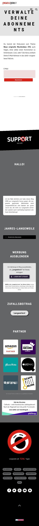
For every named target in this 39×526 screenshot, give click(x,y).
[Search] (36, 9)
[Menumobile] (31, 9)
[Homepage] (15, 3)
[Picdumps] (10, 383)
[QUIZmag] (28, 365)
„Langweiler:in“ (17, 270)
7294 (22, 458)
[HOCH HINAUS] (19, 505)
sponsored (31, 473)
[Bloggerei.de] (19, 520)
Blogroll (8, 469)
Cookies (32, 478)
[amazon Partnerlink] (10, 347)
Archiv (17, 469)
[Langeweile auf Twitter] (14, 490)
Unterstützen (30, 469)
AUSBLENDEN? (22, 96)
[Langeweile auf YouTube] (24, 490)
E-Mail (6, 69)
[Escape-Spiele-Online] (28, 383)
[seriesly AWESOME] (28, 347)
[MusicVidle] (10, 365)
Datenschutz (20, 478)
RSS (19, 482)
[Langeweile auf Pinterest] (30, 490)
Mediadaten (18, 473)
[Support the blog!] (19, 140)
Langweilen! (19, 313)
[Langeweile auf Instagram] (19, 490)
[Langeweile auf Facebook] (9, 490)
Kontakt (7, 473)
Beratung (8, 478)
